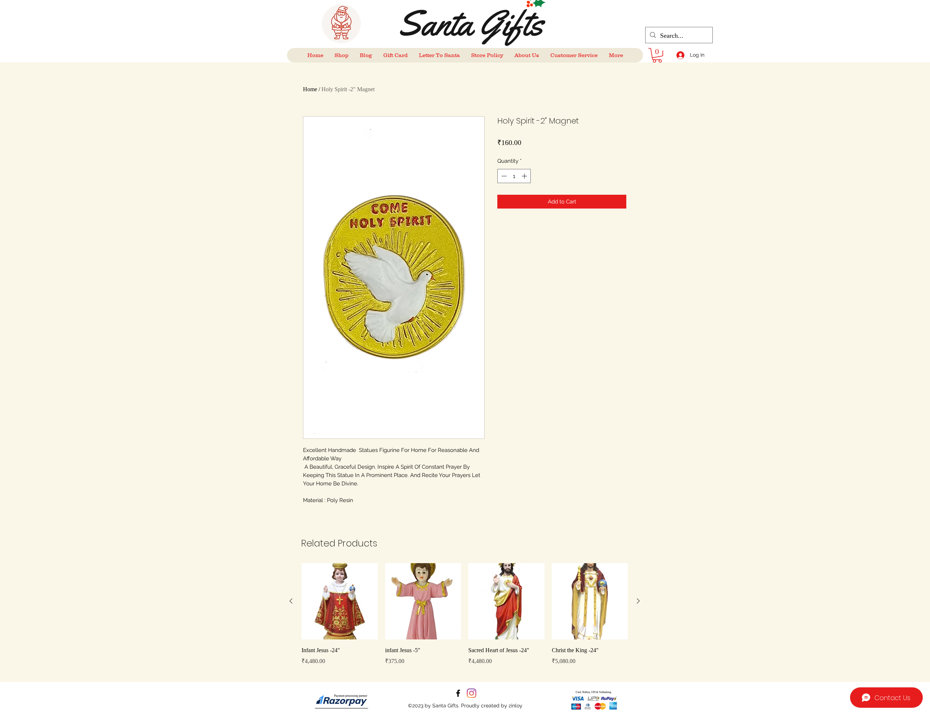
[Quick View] (340, 601)
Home (310, 89)
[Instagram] (471, 693)
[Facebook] (458, 693)
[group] (465, 619)
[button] (657, 55)
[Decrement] (503, 176)
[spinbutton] (514, 176)
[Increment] (525, 176)
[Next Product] (638, 601)
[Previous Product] (291, 601)
